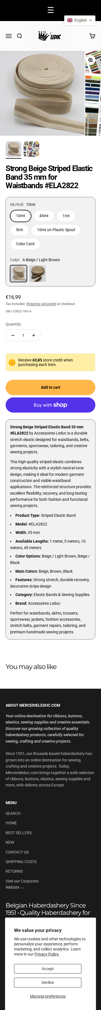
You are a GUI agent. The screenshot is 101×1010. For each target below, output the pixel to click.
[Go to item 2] (13, 150)
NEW (10, 842)
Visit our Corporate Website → (22, 884)
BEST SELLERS (19, 833)
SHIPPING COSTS (21, 861)
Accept (48, 968)
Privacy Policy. (47, 954)
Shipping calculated (41, 304)
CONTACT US (17, 852)
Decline (48, 982)
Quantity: (14, 324)
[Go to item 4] (31, 150)
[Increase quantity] (34, 335)
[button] (80, 20)
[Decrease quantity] (13, 335)
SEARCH (13, 813)
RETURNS (14, 871)
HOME (11, 823)
